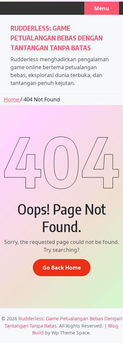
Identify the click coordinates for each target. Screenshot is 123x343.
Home (12, 99)
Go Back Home (62, 267)
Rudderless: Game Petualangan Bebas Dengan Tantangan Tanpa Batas (56, 38)
